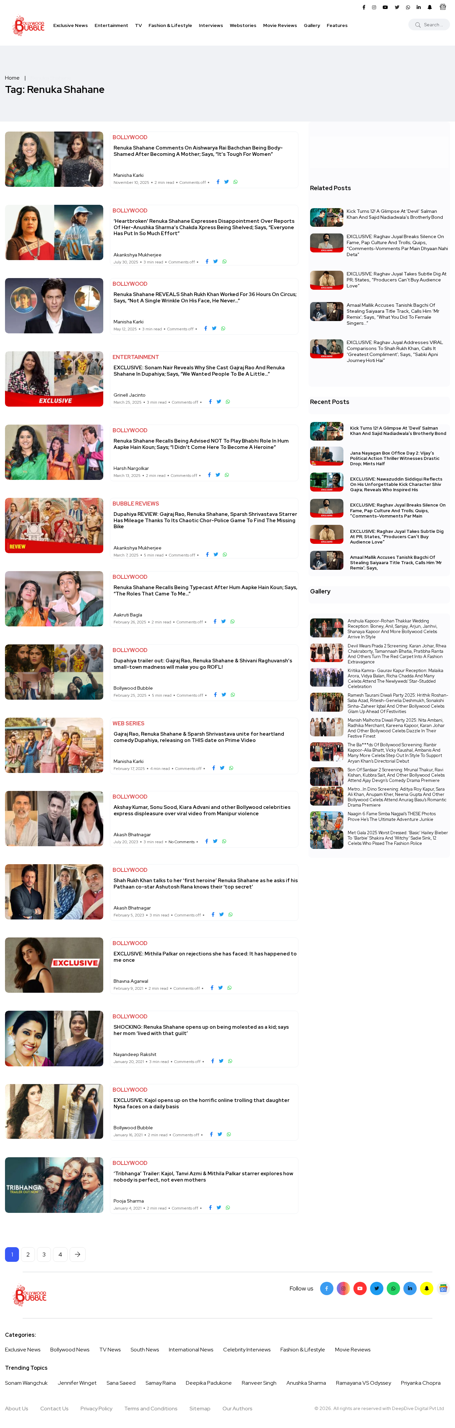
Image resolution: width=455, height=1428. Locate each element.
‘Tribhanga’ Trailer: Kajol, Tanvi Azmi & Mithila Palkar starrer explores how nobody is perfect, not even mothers (203, 1176)
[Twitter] (376, 1288)
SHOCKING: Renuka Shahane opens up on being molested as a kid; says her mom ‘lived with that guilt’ (201, 1029)
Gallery (312, 25)
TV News (110, 1349)
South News (145, 1349)
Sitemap (200, 1408)
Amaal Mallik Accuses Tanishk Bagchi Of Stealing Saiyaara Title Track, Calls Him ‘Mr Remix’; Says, (396, 562)
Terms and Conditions (151, 1408)
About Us (16, 1408)
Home (12, 77)
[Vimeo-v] (393, 1288)
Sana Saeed (121, 1382)
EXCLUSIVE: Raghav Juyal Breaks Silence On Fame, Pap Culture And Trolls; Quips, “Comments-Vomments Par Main (398, 511)
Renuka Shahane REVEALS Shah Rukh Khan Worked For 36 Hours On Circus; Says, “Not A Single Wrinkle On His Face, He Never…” (205, 297)
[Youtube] (360, 1288)
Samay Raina (161, 1382)
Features (337, 25)
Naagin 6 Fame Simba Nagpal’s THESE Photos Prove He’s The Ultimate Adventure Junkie (392, 816)
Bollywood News (69, 1349)
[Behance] (443, 1288)
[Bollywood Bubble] (28, 25)
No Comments (182, 842)
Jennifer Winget (77, 1382)
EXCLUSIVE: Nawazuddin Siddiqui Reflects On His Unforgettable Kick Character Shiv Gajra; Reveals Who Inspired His (396, 484)
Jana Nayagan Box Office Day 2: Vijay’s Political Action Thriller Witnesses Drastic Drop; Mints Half (394, 458)
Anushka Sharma (306, 1382)
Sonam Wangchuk (26, 1382)
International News (191, 1349)
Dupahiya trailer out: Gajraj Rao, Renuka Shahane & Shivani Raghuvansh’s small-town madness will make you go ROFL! (203, 663)
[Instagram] (343, 1288)
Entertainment (111, 25)
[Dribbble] (426, 1288)
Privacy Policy (96, 1408)
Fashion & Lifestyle (170, 25)
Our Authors (237, 1408)
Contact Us (54, 1408)
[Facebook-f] (326, 1288)
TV (138, 25)
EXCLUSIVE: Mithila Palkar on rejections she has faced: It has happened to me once (205, 956)
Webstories (243, 25)
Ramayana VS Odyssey (363, 1382)
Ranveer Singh (259, 1382)
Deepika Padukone (209, 1382)
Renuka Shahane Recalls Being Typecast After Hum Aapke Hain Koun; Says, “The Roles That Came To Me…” (205, 590)
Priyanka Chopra (421, 1382)
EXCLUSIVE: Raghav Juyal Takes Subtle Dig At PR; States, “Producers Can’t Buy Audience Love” (396, 280)
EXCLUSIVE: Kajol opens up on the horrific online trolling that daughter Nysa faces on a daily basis (201, 1103)
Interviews (211, 25)
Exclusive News (70, 25)
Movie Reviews (280, 25)
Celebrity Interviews (246, 1349)
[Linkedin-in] (410, 1288)
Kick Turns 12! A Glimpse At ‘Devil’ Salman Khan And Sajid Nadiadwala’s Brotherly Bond (395, 214)
